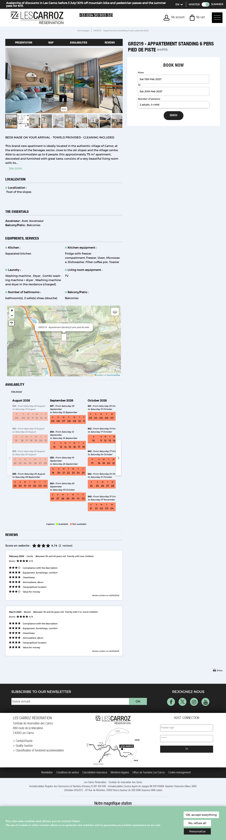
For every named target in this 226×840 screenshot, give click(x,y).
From (141, 72)
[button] (197, 18)
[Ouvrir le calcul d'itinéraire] (11, 323)
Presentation (23, 42)
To (139, 85)
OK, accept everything (201, 814)
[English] (179, 4)
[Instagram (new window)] (194, 702)
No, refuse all (197, 823)
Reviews (110, 42)
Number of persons (149, 99)
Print (219, 670)
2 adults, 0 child (149, 104)
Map (50, 42)
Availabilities (78, 42)
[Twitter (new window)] (182, 702)
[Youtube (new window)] (205, 702)
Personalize (197, 831)
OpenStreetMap (113, 375)
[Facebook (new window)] (171, 702)
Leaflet (100, 375)
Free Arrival (16, 391)
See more (15, 168)
